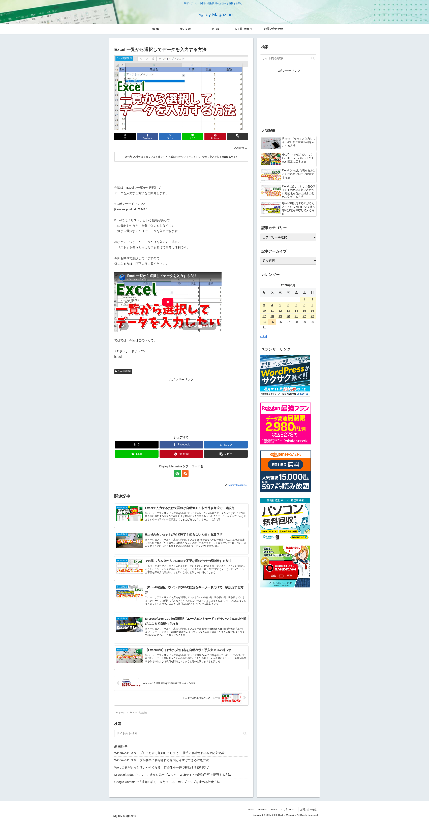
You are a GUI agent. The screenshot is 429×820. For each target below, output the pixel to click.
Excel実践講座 (124, 371)
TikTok (274, 809)
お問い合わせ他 (308, 809)
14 (296, 310)
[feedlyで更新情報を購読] (177, 473)
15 (304, 310)
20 (288, 316)
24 (264, 322)
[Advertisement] (181, 172)
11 (272, 310)
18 (272, 316)
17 (264, 316)
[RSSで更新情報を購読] (185, 473)
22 (304, 316)
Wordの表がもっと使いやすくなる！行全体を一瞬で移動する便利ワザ (161, 767)
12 (280, 310)
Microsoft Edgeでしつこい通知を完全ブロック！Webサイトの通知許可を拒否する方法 (172, 774)
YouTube (262, 809)
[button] (237, 136)
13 (288, 310)
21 (296, 316)
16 (312, 310)
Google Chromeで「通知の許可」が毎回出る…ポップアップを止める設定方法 (167, 782)
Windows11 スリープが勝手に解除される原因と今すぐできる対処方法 (161, 760)
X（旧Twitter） (289, 809)
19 (280, 316)
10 (264, 310)
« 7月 (263, 336)
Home (251, 809)
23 (312, 316)
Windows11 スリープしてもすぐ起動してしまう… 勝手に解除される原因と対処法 (169, 753)
